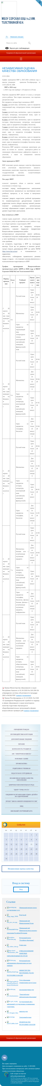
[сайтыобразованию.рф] (38, 3)
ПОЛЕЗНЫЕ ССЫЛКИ (21, 759)
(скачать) (19, 695)
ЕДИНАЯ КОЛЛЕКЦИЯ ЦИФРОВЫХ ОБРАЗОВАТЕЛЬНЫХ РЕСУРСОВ (20, 953)
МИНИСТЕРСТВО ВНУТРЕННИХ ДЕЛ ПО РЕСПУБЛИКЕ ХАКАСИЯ (20, 973)
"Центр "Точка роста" (21, 790)
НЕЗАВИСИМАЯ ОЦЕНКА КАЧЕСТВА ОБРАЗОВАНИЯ (21, 779)
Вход (21, 889)
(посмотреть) (26, 695)
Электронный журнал (25, 1017)
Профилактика (21, 763)
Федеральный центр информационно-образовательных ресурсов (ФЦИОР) (19, 963)
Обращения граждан (21, 729)
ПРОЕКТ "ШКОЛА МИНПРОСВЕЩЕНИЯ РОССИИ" (21, 801)
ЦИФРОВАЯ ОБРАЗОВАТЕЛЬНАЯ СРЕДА (21, 785)
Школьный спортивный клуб (21, 811)
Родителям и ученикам (21, 768)
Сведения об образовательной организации (21, 53)
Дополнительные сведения (21, 739)
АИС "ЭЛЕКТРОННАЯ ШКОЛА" (21, 754)
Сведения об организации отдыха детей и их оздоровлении (21, 795)
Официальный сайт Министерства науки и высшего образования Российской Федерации (22, 930)
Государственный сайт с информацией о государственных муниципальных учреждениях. (21, 1004)
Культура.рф (22, 915)
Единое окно (22, 945)
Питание (21, 744)
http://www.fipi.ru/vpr (10, 251)
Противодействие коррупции (21, 734)
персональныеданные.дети (26, 990)
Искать (29, 43)
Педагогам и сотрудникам (21, 773)
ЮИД (21, 806)
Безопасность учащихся (21, 749)
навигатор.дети (23, 1011)
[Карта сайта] (7, 37)
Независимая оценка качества (21, 869)
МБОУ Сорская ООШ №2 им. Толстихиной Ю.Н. (18, 20)
